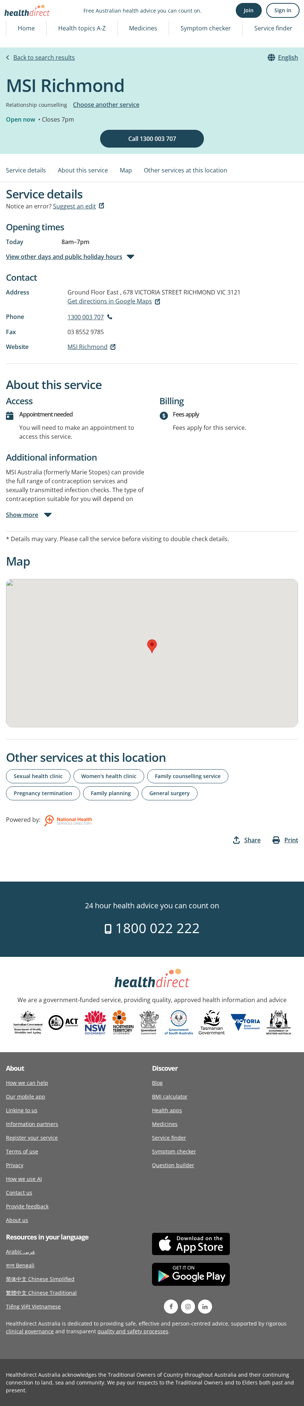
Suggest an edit (74, 206)
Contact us (19, 1192)
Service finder (273, 28)
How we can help (27, 1082)
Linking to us (21, 1110)
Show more (22, 515)
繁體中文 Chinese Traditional (41, 1292)
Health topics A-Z (82, 28)
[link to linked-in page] (205, 1307)
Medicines (143, 28)
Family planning (111, 793)
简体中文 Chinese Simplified (40, 1278)
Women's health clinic (108, 776)
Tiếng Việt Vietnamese (33, 1306)
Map (126, 170)
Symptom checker (206, 28)
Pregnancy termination (43, 793)
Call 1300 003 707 (152, 139)
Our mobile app (25, 1096)
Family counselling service (188, 776)
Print (291, 840)
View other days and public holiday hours (64, 257)
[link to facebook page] (171, 1307)
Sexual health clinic (38, 776)
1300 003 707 (85, 317)
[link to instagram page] (188, 1307)
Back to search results (44, 57)
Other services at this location (185, 170)
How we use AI (24, 1178)
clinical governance (30, 1331)
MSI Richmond (87, 347)
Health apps (167, 1110)
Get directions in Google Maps (109, 301)
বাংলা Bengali (20, 1265)
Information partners (32, 1123)
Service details (26, 170)
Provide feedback (27, 1206)
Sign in (282, 10)
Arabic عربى (20, 1251)
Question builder (173, 1165)
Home (26, 28)
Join (249, 10)
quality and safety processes (133, 1331)
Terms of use (22, 1151)
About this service (83, 170)
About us (17, 1220)
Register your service (32, 1137)
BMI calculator (170, 1096)
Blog (157, 1082)
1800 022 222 (156, 928)
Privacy (14, 1165)
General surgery (169, 793)
